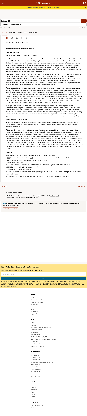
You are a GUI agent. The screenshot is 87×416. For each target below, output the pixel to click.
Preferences (35, 408)
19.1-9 (52, 172)
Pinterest (34, 390)
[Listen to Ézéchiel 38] (26, 38)
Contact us (34, 332)
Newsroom (34, 312)
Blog (32, 309)
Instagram (34, 387)
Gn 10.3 (39, 165)
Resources (12, 32)
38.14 (9, 176)
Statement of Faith (37, 302)
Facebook (34, 385)
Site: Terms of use (36, 344)
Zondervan (34, 374)
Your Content (33, 32)
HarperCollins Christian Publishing (42, 362)
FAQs (32, 323)
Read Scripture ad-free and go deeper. (43, 7)
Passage (4, 32)
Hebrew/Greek (22, 32)
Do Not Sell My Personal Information (43, 339)
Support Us (34, 314)
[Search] (84, 21)
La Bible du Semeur (12, 193)
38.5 (8, 162)
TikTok (33, 392)
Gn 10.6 (15, 162)
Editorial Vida (35, 367)
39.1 (53, 155)
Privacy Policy (72, 284)
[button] (84, 3)
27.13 (31, 158)
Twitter (33, 394)
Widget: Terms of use (37, 346)
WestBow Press (36, 371)
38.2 (8, 155)
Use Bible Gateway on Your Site (41, 327)
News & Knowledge (37, 300)
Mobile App (34, 304)
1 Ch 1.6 (46, 165)
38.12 (9, 167)
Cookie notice (35, 341)
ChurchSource (35, 360)
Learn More (24, 209)
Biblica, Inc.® (55, 196)
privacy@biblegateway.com (9, 286)
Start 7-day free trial (11, 209)
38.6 (8, 165)
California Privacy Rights (39, 337)
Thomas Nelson (36, 369)
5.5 (37, 167)
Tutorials (33, 325)
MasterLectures (36, 376)
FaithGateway (35, 355)
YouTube (33, 397)
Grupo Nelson (35, 364)
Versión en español (37, 405)
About (33, 297)
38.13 (9, 169)
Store (32, 307)
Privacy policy (35, 334)
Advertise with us (36, 330)
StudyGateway (35, 357)
